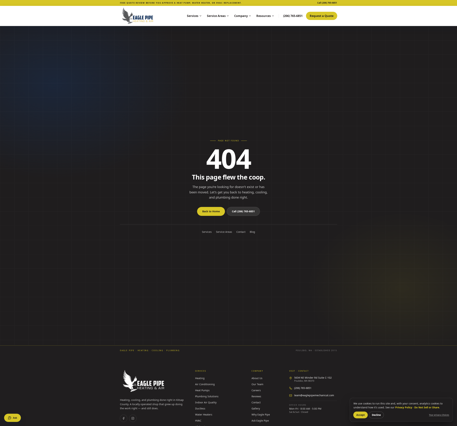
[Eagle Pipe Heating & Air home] (148, 15)
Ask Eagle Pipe (260, 420)
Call (327, 2)
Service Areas (216, 16)
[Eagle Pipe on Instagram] (132, 418)
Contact (240, 231)
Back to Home (211, 211)
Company (241, 16)
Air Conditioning (205, 384)
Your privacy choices (439, 415)
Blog (252, 231)
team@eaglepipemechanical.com (314, 395)
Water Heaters (203, 414)
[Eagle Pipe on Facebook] (123, 418)
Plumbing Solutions (207, 396)
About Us (257, 378)
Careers (256, 390)
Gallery (256, 408)
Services (192, 16)
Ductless (200, 408)
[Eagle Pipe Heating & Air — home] (144, 381)
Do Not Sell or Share (426, 407)
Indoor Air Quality (206, 402)
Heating (200, 378)
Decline (376, 415)
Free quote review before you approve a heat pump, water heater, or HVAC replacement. (181, 2)
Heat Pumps (202, 390)
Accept (360, 415)
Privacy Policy (403, 407)
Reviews (256, 396)
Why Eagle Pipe (261, 414)
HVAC (198, 420)
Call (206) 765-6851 (243, 211)
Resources (263, 16)
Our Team (257, 384)
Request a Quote (321, 16)
